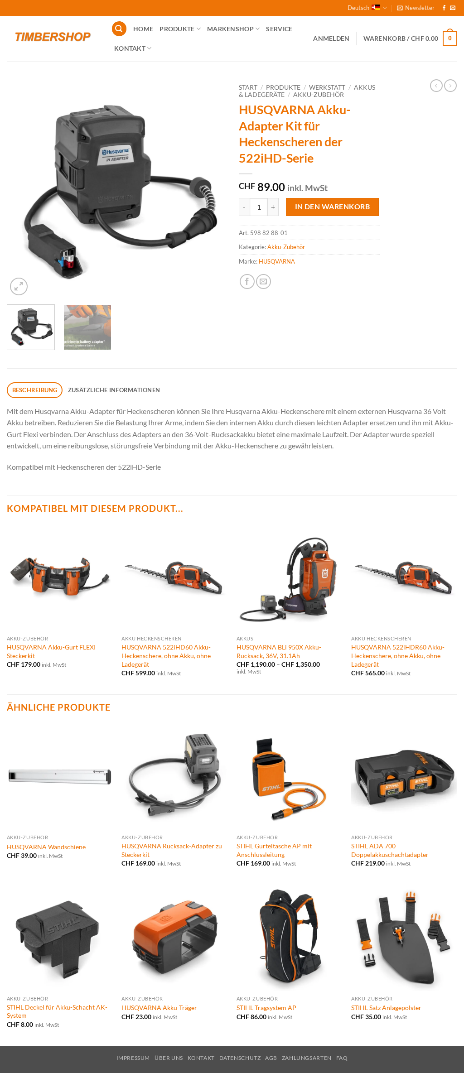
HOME (143, 29)
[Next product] (436, 85)
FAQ (342, 1057)
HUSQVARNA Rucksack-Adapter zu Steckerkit (171, 850)
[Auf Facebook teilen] (247, 281)
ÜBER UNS (169, 1057)
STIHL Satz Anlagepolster (386, 1007)
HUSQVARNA (277, 261)
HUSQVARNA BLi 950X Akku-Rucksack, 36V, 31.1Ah (279, 651)
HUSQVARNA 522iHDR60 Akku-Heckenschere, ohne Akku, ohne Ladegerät (398, 655)
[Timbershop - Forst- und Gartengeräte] (52, 38)
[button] (416, 7)
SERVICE (279, 29)
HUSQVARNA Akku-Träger (159, 1007)
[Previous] (22, 188)
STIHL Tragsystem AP (266, 1007)
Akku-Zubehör (318, 94)
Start (248, 87)
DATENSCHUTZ (240, 1057)
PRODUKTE (177, 29)
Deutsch (358, 7)
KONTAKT (129, 48)
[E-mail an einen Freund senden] (263, 281)
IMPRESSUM (133, 1057)
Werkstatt (327, 87)
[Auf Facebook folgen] (444, 8)
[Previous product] (450, 85)
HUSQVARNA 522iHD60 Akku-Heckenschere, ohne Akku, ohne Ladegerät (166, 655)
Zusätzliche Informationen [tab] (114, 390)
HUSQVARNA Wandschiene (46, 847)
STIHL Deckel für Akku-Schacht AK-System (57, 1011)
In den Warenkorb (332, 206)
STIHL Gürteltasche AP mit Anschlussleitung (274, 850)
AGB (271, 1057)
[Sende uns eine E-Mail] (452, 8)
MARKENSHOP (230, 29)
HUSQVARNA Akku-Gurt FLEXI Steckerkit (51, 651)
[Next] (209, 188)
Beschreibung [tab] (35, 390)
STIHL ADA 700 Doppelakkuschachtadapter (390, 850)
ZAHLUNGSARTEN (307, 1057)
